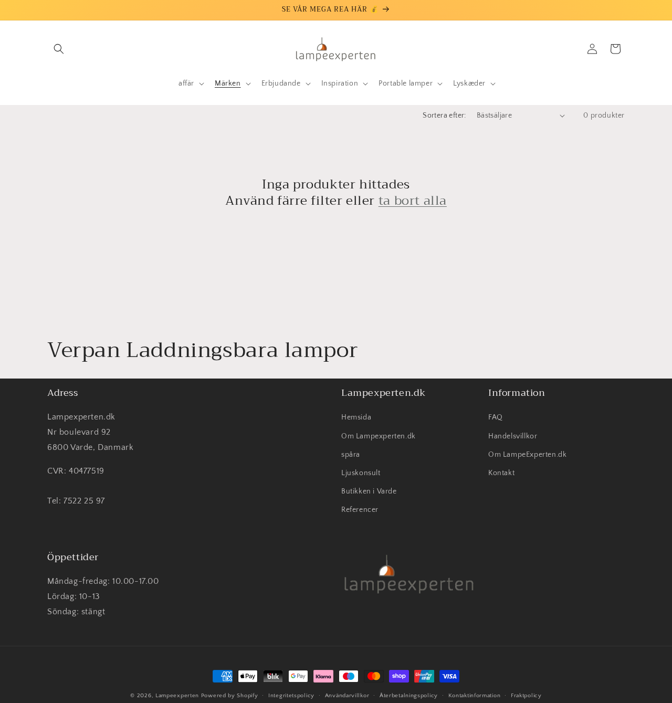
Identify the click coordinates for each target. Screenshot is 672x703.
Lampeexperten (177, 695)
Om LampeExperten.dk (527, 454)
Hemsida (356, 418)
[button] (58, 48)
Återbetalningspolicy (409, 695)
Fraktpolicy (526, 695)
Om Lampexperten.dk (378, 436)
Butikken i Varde (369, 491)
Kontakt (501, 473)
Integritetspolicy (291, 695)
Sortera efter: (444, 115)
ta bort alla (413, 201)
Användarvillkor (347, 695)
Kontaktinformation (474, 695)
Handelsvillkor (512, 436)
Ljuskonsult (361, 473)
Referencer (360, 510)
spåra (350, 454)
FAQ (495, 418)
